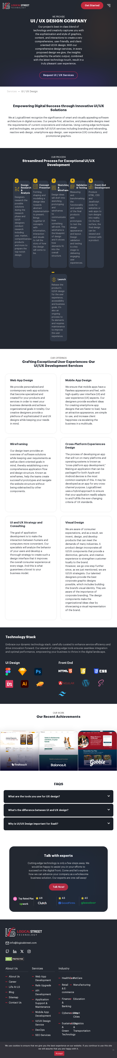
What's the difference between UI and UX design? (38, 810)
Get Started (92, 5)
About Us (14, 976)
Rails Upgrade (43, 985)
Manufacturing (81, 985)
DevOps (40, 1030)
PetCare (77, 978)
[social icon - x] (22, 951)
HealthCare (68, 978)
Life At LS (14, 987)
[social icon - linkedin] (15, 951)
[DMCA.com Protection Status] (14, 959)
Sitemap (13, 997)
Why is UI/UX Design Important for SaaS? (33, 824)
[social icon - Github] (7, 951)
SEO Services (43, 1035)
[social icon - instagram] (29, 951)
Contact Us (15, 1002)
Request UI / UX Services (58, 75)
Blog (11, 992)
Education (79, 999)
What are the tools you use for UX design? (34, 796)
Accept (59, 1053)
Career (12, 982)
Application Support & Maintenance (42, 1003)
